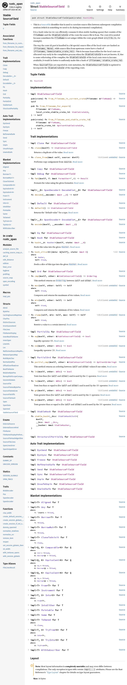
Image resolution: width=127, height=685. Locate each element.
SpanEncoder (51, 219)
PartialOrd (44, 357)
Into (48, 595)
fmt (36, 178)
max (36, 285)
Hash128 (87, 18)
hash (37, 242)
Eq (38, 233)
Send (40, 469)
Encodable (68, 219)
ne (36, 346)
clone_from (41, 157)
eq (36, 336)
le (36, 381)
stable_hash (41, 416)
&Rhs (58, 346)
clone (38, 148)
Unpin (40, 479)
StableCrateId (80, 112)
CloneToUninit (50, 537)
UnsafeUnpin (44, 484)
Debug (40, 173)
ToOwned (46, 619)
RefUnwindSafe (46, 464)
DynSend (42, 450)
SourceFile (46, 24)
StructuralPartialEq (50, 436)
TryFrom (50, 629)
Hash (40, 237)
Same (44, 615)
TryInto (50, 639)
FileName (105, 98)
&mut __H (79, 242)
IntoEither (48, 605)
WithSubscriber (50, 650)
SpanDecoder (51, 190)
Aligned (46, 502)
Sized (43, 260)
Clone (40, 143)
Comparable (52, 547)
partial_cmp (41, 362)
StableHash (44, 411)
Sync (40, 474)
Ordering (92, 276)
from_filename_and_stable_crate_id (68, 119)
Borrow (45, 517)
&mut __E (71, 224)
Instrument (48, 590)
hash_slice (41, 252)
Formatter (63, 178)
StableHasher (62, 425)
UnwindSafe (44, 488)
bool (88, 336)
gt (36, 390)
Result (84, 178)
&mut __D (62, 194)
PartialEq (43, 331)
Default (42, 203)
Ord (39, 271)
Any (43, 507)
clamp (38, 315)
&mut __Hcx (51, 422)
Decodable (68, 190)
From (44, 585)
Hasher (51, 242)
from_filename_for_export (54, 106)
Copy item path (68, 6)
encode (38, 224)
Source (33, 10)
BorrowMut (47, 527)
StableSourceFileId (49, 94)
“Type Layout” (52, 672)
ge (36, 400)
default (39, 208)
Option (60, 125)
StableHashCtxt (67, 416)
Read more (68, 152)
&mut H (83, 252)
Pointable (47, 610)
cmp (36, 276)
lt (36, 371)
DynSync (42, 454)
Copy (40, 168)
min (36, 300)
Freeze (41, 459)
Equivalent (52, 560)
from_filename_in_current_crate (67, 98)
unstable (113, 157)
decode (38, 194)
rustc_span (16, 3)
